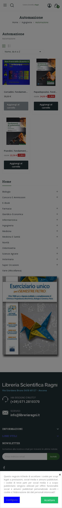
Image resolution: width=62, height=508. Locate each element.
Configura (11, 500)
